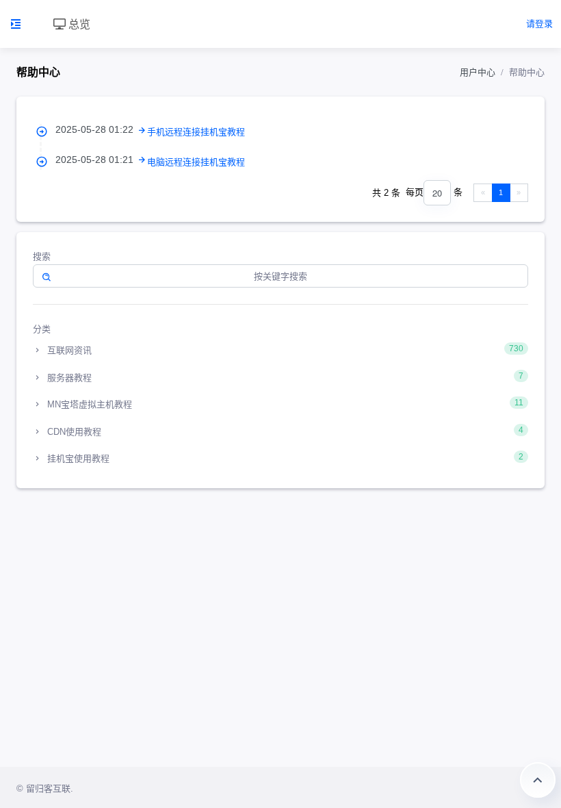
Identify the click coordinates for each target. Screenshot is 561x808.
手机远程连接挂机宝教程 (196, 132)
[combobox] (437, 192)
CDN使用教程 (283, 431)
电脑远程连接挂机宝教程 (196, 162)
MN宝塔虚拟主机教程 (283, 403)
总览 (78, 23)
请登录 (539, 23)
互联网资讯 (283, 349)
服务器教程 (283, 377)
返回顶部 (538, 780)
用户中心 (477, 72)
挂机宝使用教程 (283, 458)
